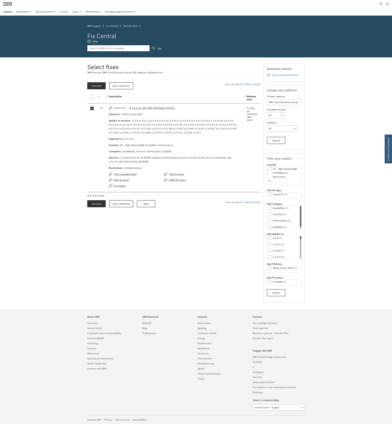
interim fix (278, 194)
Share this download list (285, 74)
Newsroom (93, 353)
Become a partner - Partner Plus (270, 333)
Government (204, 343)
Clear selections (121, 85)
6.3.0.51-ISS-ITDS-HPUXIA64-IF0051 (153, 108)
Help (95, 41)
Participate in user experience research (274, 387)
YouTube (257, 377)
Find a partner (260, 328)
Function (277, 214)
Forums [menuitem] (64, 11)
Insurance (203, 353)
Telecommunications (209, 373)
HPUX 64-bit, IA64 (283, 268)
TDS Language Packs (125, 174)
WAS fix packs (121, 180)
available (278, 281)
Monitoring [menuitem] (92, 11)
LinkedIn (257, 361)
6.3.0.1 (277, 244)
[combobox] (276, 115)
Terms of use (122, 419)
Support (7, 11)
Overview (92, 323)
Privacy (108, 419)
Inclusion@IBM (95, 338)
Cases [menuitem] (75, 11)
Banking (202, 328)
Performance (280, 220)
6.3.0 (276, 238)
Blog (144, 328)
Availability (279, 208)
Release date (251, 98)
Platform (272, 122)
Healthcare (204, 348)
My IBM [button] (380, 5)
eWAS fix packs (177, 180)
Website (146, 323)
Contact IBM (94, 419)
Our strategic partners (265, 323)
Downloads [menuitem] (22, 11)
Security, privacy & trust (100, 358)
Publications (149, 333)
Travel (201, 378)
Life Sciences (205, 358)
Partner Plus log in (263, 338)
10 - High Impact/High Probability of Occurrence (285, 172)
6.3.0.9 (277, 256)
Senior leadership (97, 363)
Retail (201, 368)
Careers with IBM (96, 368)
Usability (277, 226)
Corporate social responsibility (104, 333)
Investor (92, 348)
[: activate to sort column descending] (102, 98)
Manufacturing (205, 363)
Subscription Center (264, 382)
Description (115, 96)
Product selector (276, 96)
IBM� (7, 4)
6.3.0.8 (277, 250)
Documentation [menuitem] (44, 11)
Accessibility (139, 419)
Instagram (258, 372)
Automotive (204, 323)
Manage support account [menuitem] (118, 11)
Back (146, 203)
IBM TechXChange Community (269, 356)
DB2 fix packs (176, 174)
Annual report (94, 328)
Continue (97, 85)
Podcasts (258, 392)
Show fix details (233, 84)
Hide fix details (252, 84)
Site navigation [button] (387, 5)
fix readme (120, 185)
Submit (276, 140)
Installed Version (276, 109)
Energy (201, 338)
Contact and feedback (388, 149)
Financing (92, 343)
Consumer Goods (207, 333)
